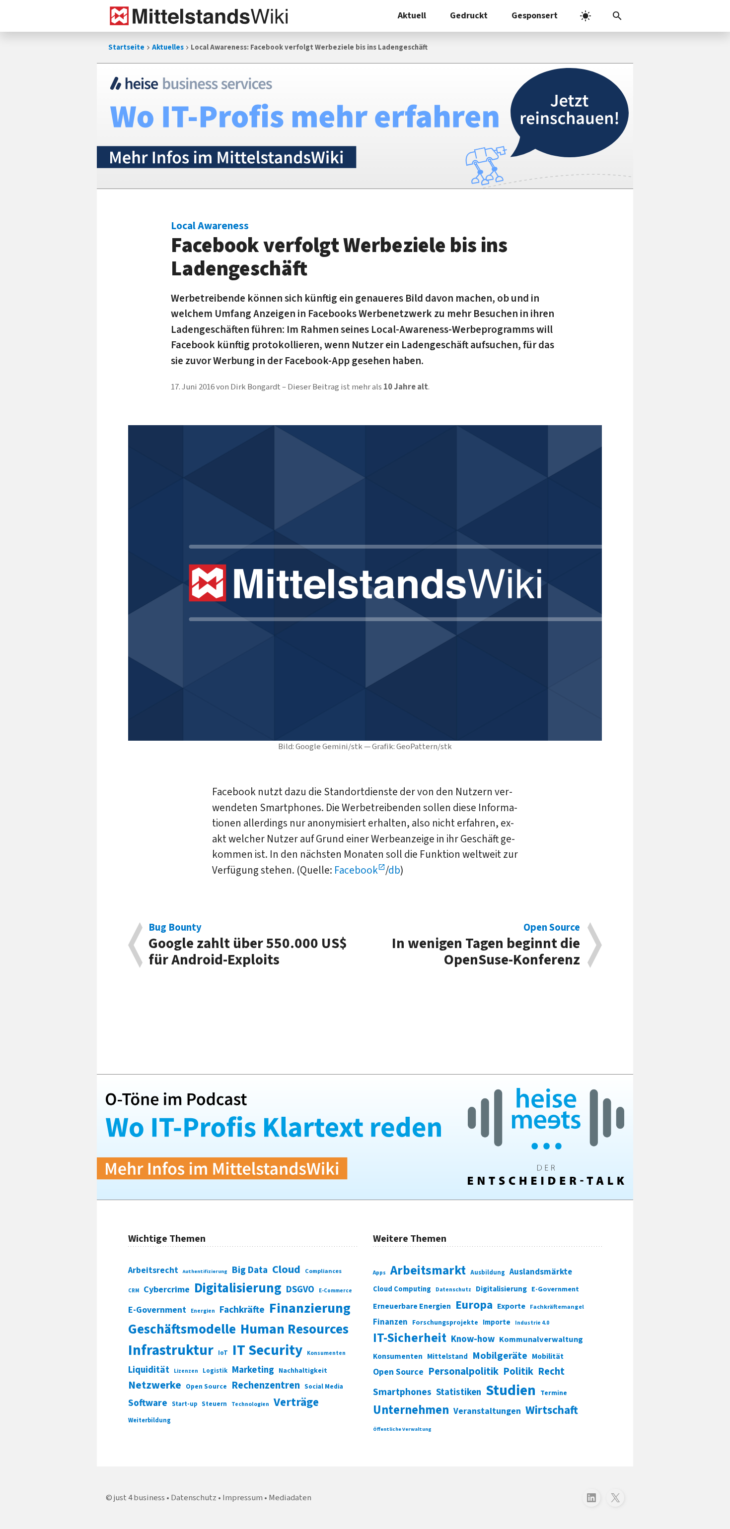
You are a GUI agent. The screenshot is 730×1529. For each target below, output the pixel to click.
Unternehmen (411, 1410)
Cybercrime (167, 1289)
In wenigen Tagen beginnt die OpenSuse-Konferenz (486, 945)
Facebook (356, 870)
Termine (553, 1393)
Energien (203, 1311)
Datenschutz (453, 1289)
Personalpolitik (463, 1371)
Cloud (286, 1269)
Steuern (214, 1404)
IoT (223, 1352)
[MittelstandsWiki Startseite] (197, 16)
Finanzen (390, 1322)
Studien (511, 1390)
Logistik (215, 1370)
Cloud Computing (402, 1289)
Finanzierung (310, 1308)
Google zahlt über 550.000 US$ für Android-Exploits (247, 945)
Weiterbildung (149, 1420)
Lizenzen (186, 1371)
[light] (585, 16)
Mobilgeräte (499, 1355)
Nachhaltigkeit (303, 1371)
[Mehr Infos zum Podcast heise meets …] (365, 1137)
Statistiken (458, 1392)
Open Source (206, 1386)
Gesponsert (534, 15)
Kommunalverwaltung (541, 1339)
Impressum (242, 1498)
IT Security (267, 1350)
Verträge (296, 1402)
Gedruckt (469, 15)
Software (147, 1403)
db (394, 870)
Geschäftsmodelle (182, 1329)
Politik (518, 1371)
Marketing (253, 1370)
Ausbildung (487, 1272)
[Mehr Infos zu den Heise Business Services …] (365, 126)
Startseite (126, 47)
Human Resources (294, 1329)
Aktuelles (168, 47)
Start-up (184, 1404)
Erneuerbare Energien (412, 1306)
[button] (617, 16)
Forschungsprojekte (445, 1323)
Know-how (473, 1339)
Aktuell (412, 15)
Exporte (511, 1306)
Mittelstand (447, 1356)
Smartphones (402, 1392)
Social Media (323, 1386)
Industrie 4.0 (532, 1323)
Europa (474, 1305)
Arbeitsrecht (153, 1270)
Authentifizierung (205, 1271)
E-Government (157, 1310)
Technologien (250, 1404)
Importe (497, 1322)
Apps (379, 1272)
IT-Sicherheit (409, 1338)
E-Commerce (335, 1290)
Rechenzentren (265, 1385)
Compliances (323, 1271)
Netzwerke (154, 1385)
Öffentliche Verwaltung (402, 1429)
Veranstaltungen (487, 1411)
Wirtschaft (551, 1410)
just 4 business (139, 1498)
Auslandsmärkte (541, 1272)
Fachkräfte (242, 1310)
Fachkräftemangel (557, 1306)
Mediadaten (290, 1498)
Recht (551, 1371)
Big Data (250, 1270)
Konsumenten (326, 1353)
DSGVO (300, 1289)
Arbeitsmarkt (428, 1270)
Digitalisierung (238, 1288)
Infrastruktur (171, 1350)
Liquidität (148, 1370)
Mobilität (548, 1356)
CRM (133, 1290)
